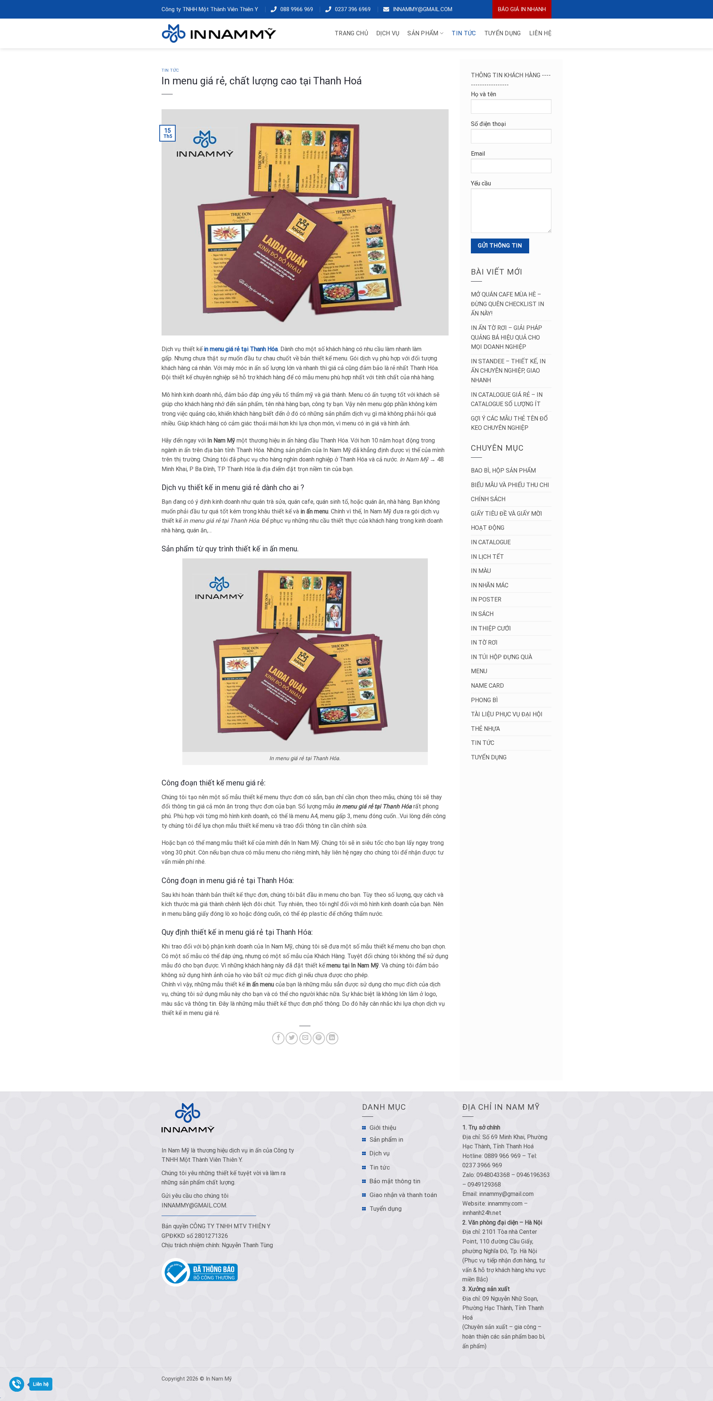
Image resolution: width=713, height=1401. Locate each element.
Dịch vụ (379, 1153)
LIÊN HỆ (540, 33)
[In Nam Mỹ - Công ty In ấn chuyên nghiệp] (221, 33)
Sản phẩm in (386, 1139)
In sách (482, 613)
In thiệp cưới (491, 628)
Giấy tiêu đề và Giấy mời (506, 513)
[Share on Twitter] (292, 1038)
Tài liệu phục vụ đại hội (507, 714)
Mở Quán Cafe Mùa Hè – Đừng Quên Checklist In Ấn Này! (507, 304)
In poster (486, 599)
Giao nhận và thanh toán (403, 1195)
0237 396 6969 (353, 9)
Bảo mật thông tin (394, 1181)
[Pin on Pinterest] (319, 1038)
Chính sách (488, 499)
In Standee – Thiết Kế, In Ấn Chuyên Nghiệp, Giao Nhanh (508, 371)
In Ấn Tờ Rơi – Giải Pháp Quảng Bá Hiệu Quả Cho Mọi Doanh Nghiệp (506, 337)
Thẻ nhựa (485, 728)
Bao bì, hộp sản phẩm (503, 470)
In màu (481, 570)
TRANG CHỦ (351, 33)
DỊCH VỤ (387, 33)
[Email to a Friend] (305, 1038)
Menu (479, 671)
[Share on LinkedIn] (332, 1038)
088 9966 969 (296, 9)
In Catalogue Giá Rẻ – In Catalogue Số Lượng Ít (507, 399)
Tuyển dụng (489, 757)
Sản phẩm (423, 33)
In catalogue (491, 542)
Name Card (487, 685)
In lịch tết (487, 556)
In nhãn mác (489, 585)
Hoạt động (487, 527)
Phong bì (484, 700)
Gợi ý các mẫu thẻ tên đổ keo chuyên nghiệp (509, 423)
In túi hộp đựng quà (501, 657)
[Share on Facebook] (278, 1038)
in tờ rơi (484, 642)
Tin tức (170, 70)
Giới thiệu (382, 1127)
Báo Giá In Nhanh (522, 9)
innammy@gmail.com (422, 9)
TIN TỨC (464, 33)
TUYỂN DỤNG (502, 33)
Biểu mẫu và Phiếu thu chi (510, 485)
